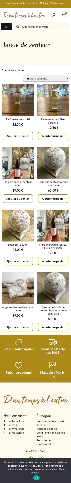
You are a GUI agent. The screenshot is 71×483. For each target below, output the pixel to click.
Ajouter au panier (17, 135)
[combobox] (41, 26)
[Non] (65, 470)
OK (36, 478)
